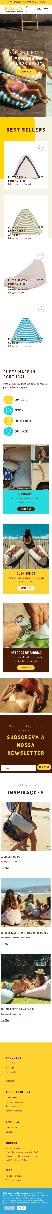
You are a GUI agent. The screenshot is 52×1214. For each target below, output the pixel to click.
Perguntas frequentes (14, 1102)
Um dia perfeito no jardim (18, 1009)
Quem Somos (11, 1127)
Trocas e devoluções (14, 1106)
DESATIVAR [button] (9, 1208)
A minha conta (12, 1097)
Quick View (13, 147)
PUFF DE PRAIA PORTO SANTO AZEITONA (17, 231)
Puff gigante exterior (16, 290)
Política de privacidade (15, 1175)
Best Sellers (10, 1080)
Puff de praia (13, 184)
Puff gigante (13, 287)
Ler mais (26, 167)
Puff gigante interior (16, 292)
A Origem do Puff (12, 856)
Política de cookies (13, 1180)
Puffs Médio (10, 1063)
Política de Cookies (39, 1202)
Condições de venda (14, 1110)
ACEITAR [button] (21, 1208)
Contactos (10, 1131)
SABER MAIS (26, 71)
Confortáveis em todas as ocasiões (24, 933)
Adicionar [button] (26, 221)
